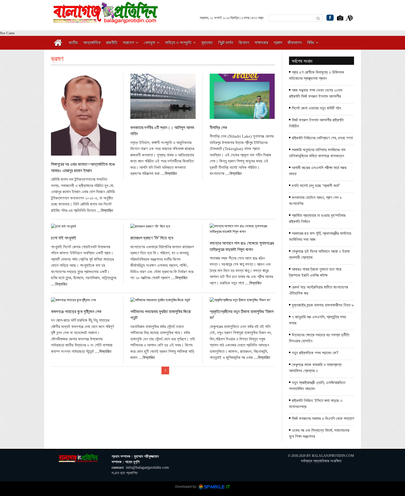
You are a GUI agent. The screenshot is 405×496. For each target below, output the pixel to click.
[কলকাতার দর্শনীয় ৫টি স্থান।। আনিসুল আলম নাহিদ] (162, 96)
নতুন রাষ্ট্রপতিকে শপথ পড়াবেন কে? (315, 352)
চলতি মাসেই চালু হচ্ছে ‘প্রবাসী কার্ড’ (316, 185)
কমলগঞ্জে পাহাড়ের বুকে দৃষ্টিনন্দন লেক (76, 311)
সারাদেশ (128, 42)
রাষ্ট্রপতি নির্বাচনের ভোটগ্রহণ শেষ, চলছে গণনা (322, 137)
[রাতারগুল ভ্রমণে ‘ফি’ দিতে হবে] (162, 226)
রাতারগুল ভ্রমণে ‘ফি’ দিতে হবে (151, 238)
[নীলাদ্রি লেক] (242, 96)
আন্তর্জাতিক (92, 42)
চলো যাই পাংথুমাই (63, 238)
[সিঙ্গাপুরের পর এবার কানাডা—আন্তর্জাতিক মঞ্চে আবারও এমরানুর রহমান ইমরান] (83, 115)
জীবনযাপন (295, 42)
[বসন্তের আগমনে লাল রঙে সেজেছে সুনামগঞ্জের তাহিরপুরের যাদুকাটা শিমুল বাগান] (242, 228)
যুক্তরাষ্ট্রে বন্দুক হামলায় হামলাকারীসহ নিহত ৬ (322, 305)
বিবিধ (310, 42)
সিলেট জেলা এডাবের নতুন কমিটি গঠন (316, 108)
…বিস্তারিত (105, 210)
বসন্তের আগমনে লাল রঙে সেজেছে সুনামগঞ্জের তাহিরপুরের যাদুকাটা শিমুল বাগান (242, 246)
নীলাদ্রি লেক (218, 127)
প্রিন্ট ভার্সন (225, 42)
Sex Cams (7, 33)
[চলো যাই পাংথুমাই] (83, 226)
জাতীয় (73, 42)
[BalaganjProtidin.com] (106, 20)
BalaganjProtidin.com (333, 456)
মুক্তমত (207, 42)
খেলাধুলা (149, 42)
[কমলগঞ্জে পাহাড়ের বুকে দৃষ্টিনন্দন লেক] (83, 300)
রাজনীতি (111, 42)
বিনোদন (244, 42)
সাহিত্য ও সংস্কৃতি (178, 42)
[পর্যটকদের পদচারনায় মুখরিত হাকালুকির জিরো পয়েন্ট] (162, 300)
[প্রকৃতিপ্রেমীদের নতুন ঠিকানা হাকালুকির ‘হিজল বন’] (242, 300)
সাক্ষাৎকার (261, 42)
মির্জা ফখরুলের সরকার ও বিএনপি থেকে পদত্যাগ (323, 418)
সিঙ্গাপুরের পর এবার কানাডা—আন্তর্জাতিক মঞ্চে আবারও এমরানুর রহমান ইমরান (83, 167)
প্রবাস (278, 42)
